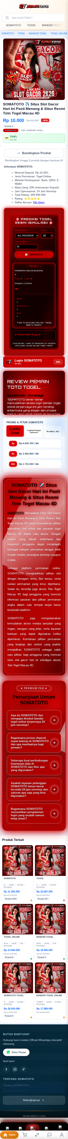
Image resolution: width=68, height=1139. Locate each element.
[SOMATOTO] (34, 6)
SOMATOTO (13, 25)
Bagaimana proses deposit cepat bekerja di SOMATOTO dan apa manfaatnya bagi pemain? (30, 743)
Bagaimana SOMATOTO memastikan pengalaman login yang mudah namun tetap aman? (27, 814)
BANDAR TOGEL (52, 25)
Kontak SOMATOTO (15, 1091)
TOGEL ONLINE (59, 33)
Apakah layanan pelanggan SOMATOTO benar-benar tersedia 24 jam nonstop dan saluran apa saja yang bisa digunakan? (29, 790)
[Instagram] (15, 1070)
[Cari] (7, 17)
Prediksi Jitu (53, 432)
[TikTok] (23, 1070)
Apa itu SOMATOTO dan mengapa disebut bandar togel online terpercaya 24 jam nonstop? (28, 720)
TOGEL (31, 25)
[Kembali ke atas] (61, 1114)
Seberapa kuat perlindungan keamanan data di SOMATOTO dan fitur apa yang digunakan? (29, 765)
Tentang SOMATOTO (16, 1085)
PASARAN (21, 231)
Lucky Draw (15, 431)
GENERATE (34, 255)
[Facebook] (6, 1070)
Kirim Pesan (19, 1052)
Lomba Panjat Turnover (34, 432)
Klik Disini (38, 202)
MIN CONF (20, 242)
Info (58, 362)
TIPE (43, 231)
